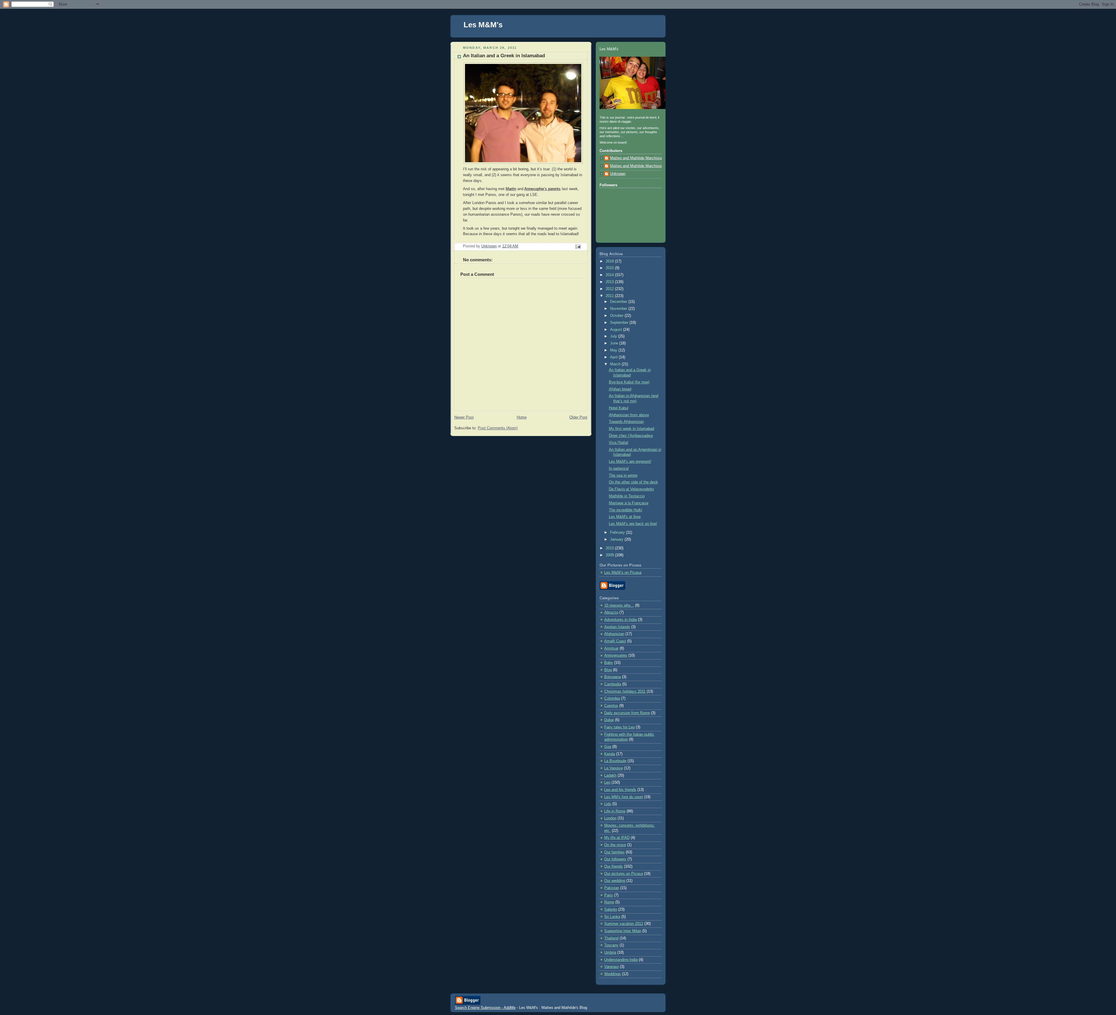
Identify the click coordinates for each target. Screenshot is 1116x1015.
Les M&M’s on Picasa (622, 573)
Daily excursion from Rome (627, 713)
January (617, 539)
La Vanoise (613, 768)
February (618, 532)
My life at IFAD (616, 838)
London (610, 818)
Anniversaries (615, 655)
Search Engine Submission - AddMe (485, 1007)
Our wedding (614, 881)
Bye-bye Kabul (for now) (629, 382)
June (614, 343)
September (619, 323)
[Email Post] (578, 246)
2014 (610, 275)
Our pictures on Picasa (623, 874)
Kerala (609, 754)
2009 (610, 555)
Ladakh (610, 775)
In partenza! (619, 469)
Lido (607, 804)
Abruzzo (611, 612)
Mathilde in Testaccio (627, 496)
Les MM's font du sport (623, 797)
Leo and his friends (620, 790)
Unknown (617, 174)
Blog (608, 670)
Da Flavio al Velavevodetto (631, 489)
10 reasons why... (619, 605)
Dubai (609, 720)
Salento (610, 909)
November (619, 309)
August (616, 330)
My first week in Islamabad (631, 429)
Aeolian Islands (617, 627)
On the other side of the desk (633, 482)
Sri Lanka (612, 917)
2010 (610, 548)
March (616, 364)
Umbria (610, 952)
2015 (610, 268)
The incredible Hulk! (625, 510)
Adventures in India (620, 620)
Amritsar (611, 648)
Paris (608, 895)
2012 (610, 289)
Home (522, 417)
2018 (610, 261)
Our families (614, 852)
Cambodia (612, 684)
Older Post (578, 417)
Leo (607, 782)
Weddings (612, 974)
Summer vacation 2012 (623, 924)
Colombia (612, 698)
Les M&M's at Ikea (625, 517)
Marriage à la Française (628, 503)
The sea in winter (623, 475)
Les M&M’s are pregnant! (630, 462)
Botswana (612, 677)
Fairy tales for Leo (619, 727)
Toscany (611, 945)
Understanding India (621, 960)
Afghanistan (614, 634)
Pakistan (611, 888)
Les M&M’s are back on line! (633, 524)
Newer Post (464, 417)
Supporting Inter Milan (622, 931)
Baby (608, 663)
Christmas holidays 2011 (624, 691)
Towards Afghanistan (626, 422)
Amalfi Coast (615, 641)
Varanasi (611, 967)
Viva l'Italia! (618, 443)
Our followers (615, 859)
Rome (609, 902)
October (617, 316)
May (614, 350)
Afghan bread (620, 389)
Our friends (613, 866)
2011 (610, 296)
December (619, 302)
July (614, 336)
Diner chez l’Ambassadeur (631, 436)
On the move (615, 845)
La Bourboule (615, 761)
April (614, 357)
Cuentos (611, 706)
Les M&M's (483, 24)
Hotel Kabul (618, 408)
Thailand (611, 938)
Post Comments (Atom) (498, 428)
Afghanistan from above (629, 415)
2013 (610, 282)
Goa (607, 747)
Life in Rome (614, 811)
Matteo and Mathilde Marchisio (636, 158)
